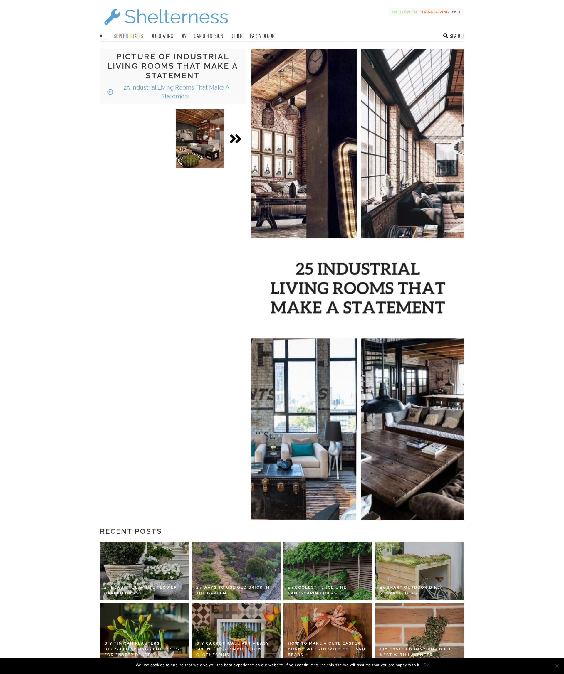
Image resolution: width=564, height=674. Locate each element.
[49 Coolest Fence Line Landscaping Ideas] (327, 571)
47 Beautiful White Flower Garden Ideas (140, 590)
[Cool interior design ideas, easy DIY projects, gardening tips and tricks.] (166, 28)
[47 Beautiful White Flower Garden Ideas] (144, 571)
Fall (456, 12)
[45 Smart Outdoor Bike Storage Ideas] (419, 571)
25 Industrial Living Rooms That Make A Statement (175, 92)
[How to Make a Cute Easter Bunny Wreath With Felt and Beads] (327, 632)
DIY (183, 35)
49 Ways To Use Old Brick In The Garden (233, 590)
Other (237, 35)
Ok (426, 665)
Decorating (161, 35)
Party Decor (262, 35)
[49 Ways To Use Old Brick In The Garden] (236, 571)
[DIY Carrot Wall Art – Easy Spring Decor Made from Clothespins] (236, 632)
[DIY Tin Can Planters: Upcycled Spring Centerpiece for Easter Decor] (144, 632)
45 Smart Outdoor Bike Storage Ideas (410, 590)
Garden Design (208, 35)
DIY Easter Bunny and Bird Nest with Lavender (415, 652)
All (103, 35)
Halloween (404, 12)
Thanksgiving (434, 12)
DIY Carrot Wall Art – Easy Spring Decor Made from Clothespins (232, 649)
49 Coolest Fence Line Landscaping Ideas (317, 590)
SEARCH (457, 35)
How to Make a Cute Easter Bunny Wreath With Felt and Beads (326, 649)
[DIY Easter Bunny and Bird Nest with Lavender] (419, 632)
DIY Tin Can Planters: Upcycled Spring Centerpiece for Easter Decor (143, 649)
